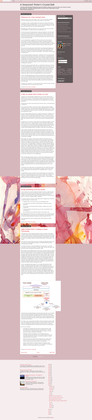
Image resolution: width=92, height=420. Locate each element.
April (50, 402)
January (50, 407)
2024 (49, 367)
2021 (49, 372)
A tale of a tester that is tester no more (34, 94)
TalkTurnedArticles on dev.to (63, 26)
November (51, 388)
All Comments (62, 62)
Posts (60, 60)
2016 (49, 380)
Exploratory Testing (65, 69)
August (50, 391)
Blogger (52, 417)
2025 (49, 366)
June (50, 394)
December (51, 386)
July (50, 392)
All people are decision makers (25, 364)
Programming (64, 73)
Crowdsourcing (66, 74)
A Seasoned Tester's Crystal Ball (37, 4)
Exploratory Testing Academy (63, 24)
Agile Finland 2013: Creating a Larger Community (58, 400)
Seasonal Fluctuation (24, 387)
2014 (49, 383)
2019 (49, 375)
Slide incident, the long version (30, 381)
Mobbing (60, 72)
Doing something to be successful (33, 189)
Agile (59, 70)
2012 (49, 409)
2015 (49, 382)
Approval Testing (60, 74)
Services (70, 74)
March (50, 404)
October (50, 389)
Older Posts (52, 352)
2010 (49, 412)
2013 (49, 385)
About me (59, 53)
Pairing (59, 73)
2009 (49, 414)
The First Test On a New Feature (26, 369)
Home (38, 352)
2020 (49, 374)
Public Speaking (67, 70)
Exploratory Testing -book (62, 29)
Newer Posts (24, 352)
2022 (49, 370)
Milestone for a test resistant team (33, 17)
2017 (49, 378)
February (51, 405)
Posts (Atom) (40, 356)
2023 (49, 369)
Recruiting (70, 73)
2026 (49, 364)
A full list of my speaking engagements (65, 37)
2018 (49, 377)
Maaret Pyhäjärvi (68, 43)
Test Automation (68, 72)
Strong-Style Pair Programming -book (64, 31)
